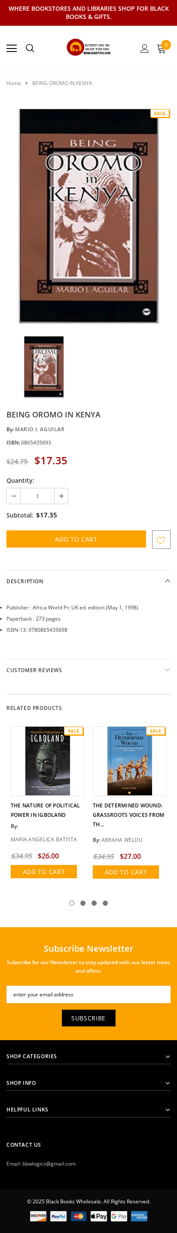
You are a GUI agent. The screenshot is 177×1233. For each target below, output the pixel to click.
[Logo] (89, 46)
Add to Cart (44, 872)
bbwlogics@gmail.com (49, 1163)
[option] (88, 216)
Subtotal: (20, 515)
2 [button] (82, 903)
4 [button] (105, 903)
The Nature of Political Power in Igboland (45, 810)
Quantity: (20, 480)
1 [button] (71, 903)
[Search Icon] (30, 48)
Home (13, 83)
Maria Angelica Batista (44, 839)
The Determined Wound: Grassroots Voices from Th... (128, 815)
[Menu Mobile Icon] (11, 48)
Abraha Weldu (122, 839)
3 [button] (94, 903)
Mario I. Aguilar (40, 429)
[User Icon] (144, 48)
